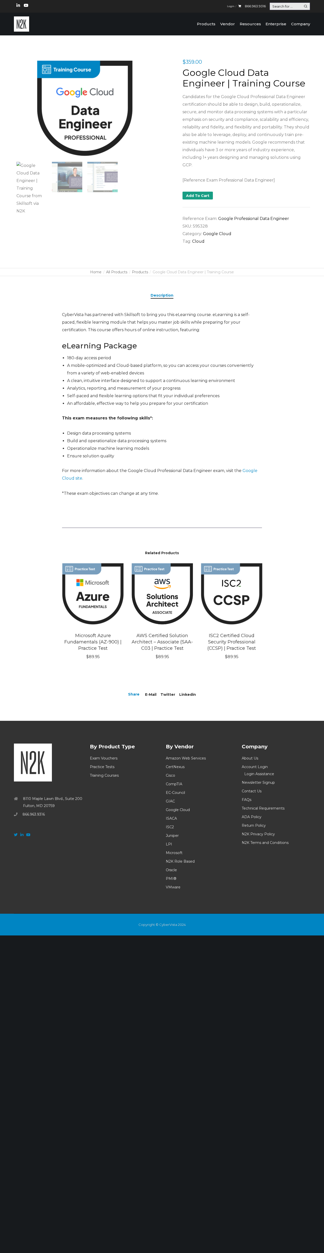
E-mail (150, 694)
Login (230, 6)
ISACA (171, 818)
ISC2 (170, 827)
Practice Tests (102, 767)
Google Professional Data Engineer (253, 218)
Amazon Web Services (186, 758)
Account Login (255, 767)
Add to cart (197, 195)
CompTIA (174, 784)
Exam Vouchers (103, 758)
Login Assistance (259, 774)
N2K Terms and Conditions (265, 842)
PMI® (171, 878)
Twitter (167, 694)
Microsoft (174, 853)
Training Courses (104, 775)
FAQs (246, 799)
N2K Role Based (180, 861)
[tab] (162, 295)
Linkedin (187, 694)
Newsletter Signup (258, 782)
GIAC (170, 801)
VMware (173, 887)
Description (162, 295)
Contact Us (251, 791)
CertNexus (175, 767)
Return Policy (254, 825)
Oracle (171, 870)
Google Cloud (217, 233)
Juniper (172, 835)
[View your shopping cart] (239, 6)
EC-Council (175, 792)
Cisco (170, 775)
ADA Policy (251, 817)
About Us (250, 758)
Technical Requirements (263, 808)
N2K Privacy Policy (258, 834)
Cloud (198, 241)
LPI (169, 844)
